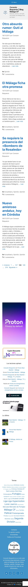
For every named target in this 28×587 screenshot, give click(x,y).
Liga (5, 501)
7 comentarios (9, 74)
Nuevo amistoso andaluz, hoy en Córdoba (12, 208)
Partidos (21, 510)
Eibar (20, 491)
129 (24, 265)
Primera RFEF (10, 515)
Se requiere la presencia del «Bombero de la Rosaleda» (12, 143)
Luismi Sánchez (20, 504)
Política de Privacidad (14, 537)
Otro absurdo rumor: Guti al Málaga (12, 27)
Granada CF (6, 496)
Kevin (5, 498)
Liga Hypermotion (16, 501)
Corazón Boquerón (9, 368)
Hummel (14, 496)
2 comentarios (9, 129)
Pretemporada (18, 513)
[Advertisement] (14, 286)
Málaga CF (10, 509)
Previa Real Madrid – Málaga (16, 372)
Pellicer (8, 513)
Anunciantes (14, 534)
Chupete (6, 489)
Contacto (14, 530)
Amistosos (16, 485)
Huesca (11, 496)
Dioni (16, 491)
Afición (5, 485)
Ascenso (9, 487)
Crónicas (14, 489)
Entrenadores (8, 494)
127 (16, 265)
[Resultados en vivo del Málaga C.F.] (14, 397)
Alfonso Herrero (10, 485)
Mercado (6, 507)
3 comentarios (9, 194)
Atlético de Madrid (15, 487)
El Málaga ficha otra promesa (13, 85)
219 (6, 267)
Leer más (15, 66)
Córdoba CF (20, 489)
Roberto (22, 515)
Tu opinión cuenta (14, 532)
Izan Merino (19, 496)
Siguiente (13, 267)
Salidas (12, 518)
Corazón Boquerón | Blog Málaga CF (16, 9)
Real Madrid (16, 515)
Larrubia (21, 498)
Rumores (7, 518)
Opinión (7, 72)
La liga (8, 498)
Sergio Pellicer (18, 522)
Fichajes (16, 494)
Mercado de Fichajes (17, 507)
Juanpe (23, 496)
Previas (6, 515)
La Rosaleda (14, 498)
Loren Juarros (11, 504)
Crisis (10, 489)
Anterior (6, 265)
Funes (23, 494)
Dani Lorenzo (10, 491)
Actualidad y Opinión (11, 127)
